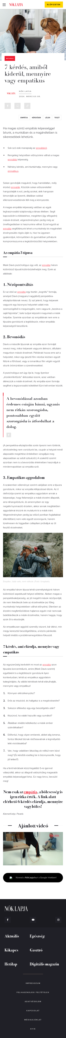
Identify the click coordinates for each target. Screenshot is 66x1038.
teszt (57, 118)
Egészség (37, 936)
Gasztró (36, 950)
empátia (24, 118)
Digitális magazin (44, 964)
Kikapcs (11, 950)
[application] (33, 848)
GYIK (33, 1029)
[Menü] (4, 4)
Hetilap (11, 964)
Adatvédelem (33, 1001)
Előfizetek (54, 4)
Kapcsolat (33, 1011)
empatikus (13, 171)
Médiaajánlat (33, 1020)
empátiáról (41, 148)
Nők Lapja (16, 4)
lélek (47, 118)
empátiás (12, 159)
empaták (15, 187)
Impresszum (33, 983)
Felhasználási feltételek (33, 992)
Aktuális (10, 58)
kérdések (36, 118)
